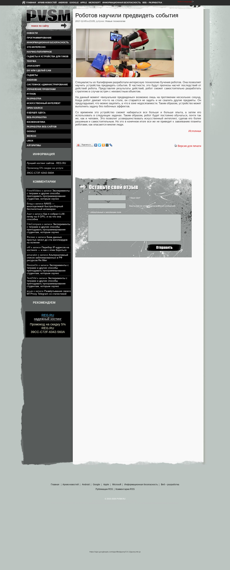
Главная (31, 2)
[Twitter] (100, 145)
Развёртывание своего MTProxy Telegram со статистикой (49, 292)
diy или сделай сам (39, 70)
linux (30, 140)
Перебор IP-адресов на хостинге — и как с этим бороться (48, 248)
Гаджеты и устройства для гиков (47, 56)
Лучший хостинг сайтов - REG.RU (46, 163)
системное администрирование (47, 84)
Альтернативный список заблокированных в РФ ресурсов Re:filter (47, 258)
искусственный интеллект (43, 103)
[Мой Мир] (107, 145)
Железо (31, 136)
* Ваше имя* (134, 198)
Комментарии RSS (125, 489)
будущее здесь (36, 112)
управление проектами (41, 89)
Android (63, 2)
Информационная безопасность (121, 2)
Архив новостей (47, 2)
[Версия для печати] (175, 145)
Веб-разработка (37, 117)
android (32, 80)
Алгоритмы (34, 145)
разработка (34, 98)
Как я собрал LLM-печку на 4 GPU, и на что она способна (46, 217)
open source (35, 108)
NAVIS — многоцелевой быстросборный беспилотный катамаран (45, 206)
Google (74, 2)
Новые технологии (115, 21)
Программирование (39, 38)
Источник (194, 130)
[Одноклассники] (103, 145)
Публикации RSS (104, 489)
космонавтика (36, 122)
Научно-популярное (39, 52)
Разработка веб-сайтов (42, 126)
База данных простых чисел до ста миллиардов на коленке (47, 240)
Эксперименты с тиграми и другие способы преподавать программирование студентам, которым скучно (48, 194)
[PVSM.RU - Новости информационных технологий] (48, 17)
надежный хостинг (48, 317)
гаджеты (32, 75)
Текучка (31, 61)
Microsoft (95, 2)
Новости (32, 33)
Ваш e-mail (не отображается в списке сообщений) (152, 206)
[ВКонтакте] (96, 145)
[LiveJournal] (111, 145)
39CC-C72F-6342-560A (40, 173)
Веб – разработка (152, 2)
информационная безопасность (48, 42)
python (31, 94)
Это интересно (36, 47)
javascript (33, 66)
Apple (83, 2)
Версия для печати (189, 145)
